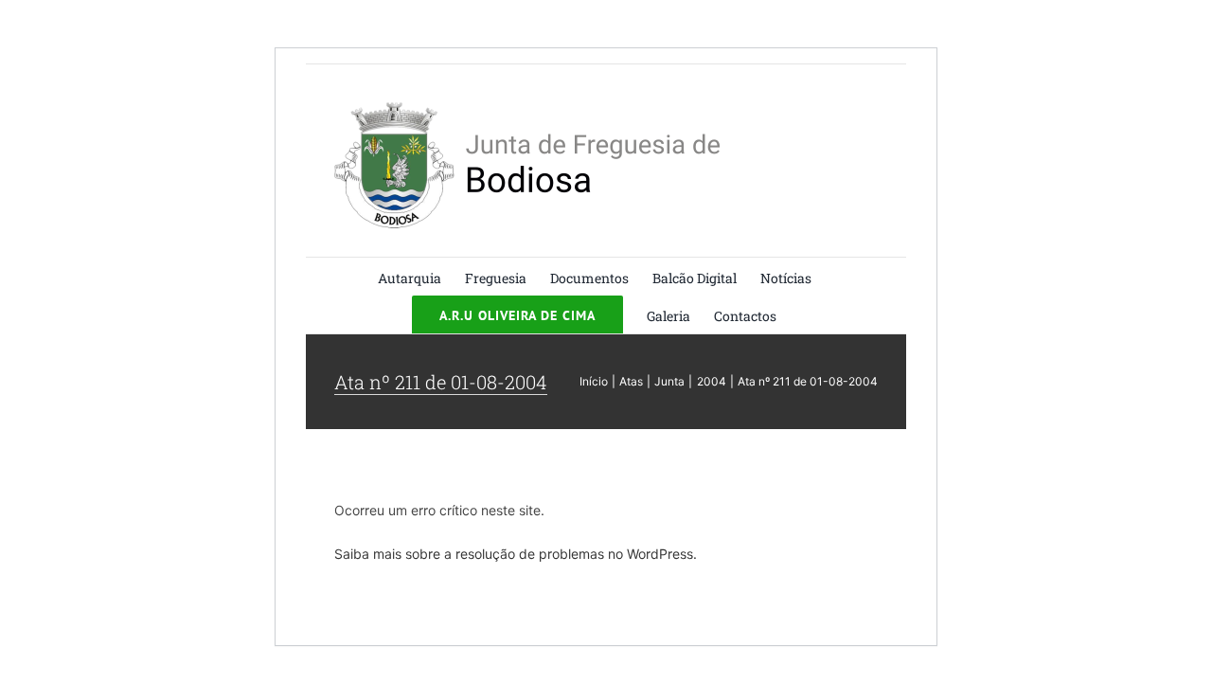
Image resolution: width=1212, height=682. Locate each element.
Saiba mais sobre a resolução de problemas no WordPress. (515, 554)
